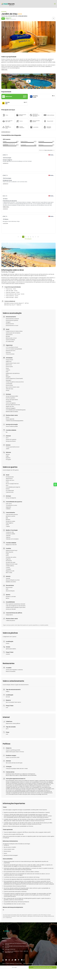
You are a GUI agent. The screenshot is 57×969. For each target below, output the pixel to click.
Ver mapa (14, 967)
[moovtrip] (9, 931)
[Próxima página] (36, 237)
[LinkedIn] (22, 960)
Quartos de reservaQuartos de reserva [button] (42, 967)
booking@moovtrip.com (10, 949)
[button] (3, 36)
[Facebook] (6, 960)
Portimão (3, 11)
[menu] (54, 4)
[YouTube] (15, 960)
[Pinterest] (18, 960)
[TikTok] (12, 960)
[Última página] (38, 237)
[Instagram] (9, 960)
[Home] (3, 960)
